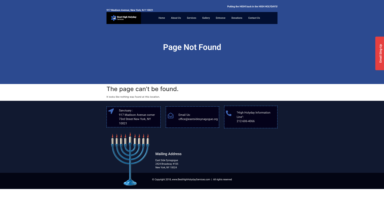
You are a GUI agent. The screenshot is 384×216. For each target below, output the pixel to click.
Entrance (220, 17)
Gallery (206, 17)
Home (162, 17)
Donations (236, 17)
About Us (176, 17)
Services (191, 17)
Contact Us (254, 17)
